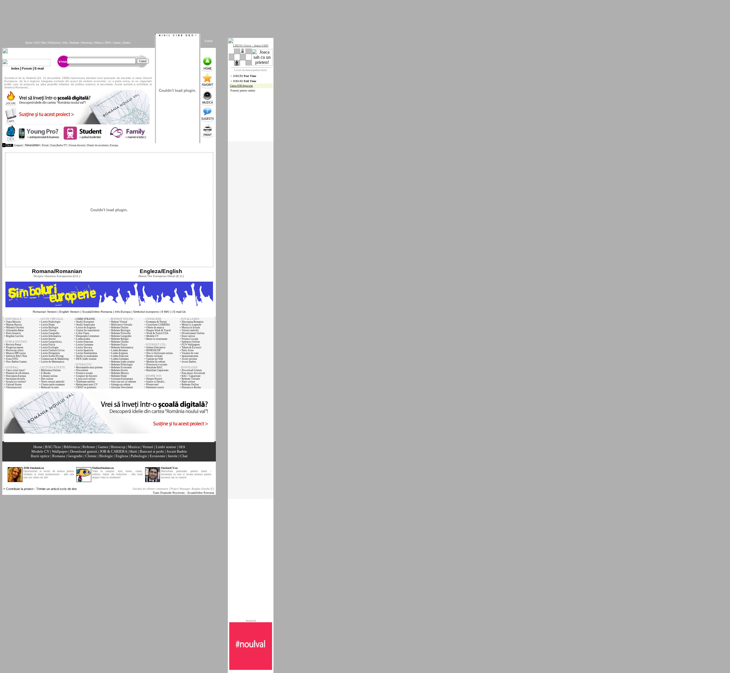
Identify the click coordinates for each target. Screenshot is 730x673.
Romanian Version (45, 311)
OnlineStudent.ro (103, 467)
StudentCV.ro (169, 467)
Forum (27, 68)
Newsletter (32, 145)
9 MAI (165, 311)
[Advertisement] (140, 15)
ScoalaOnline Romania (97, 311)
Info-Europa (123, 311)
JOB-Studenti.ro (33, 467)
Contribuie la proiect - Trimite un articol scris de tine (41, 489)
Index (15, 68)
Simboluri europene (146, 311)
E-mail (39, 68)
